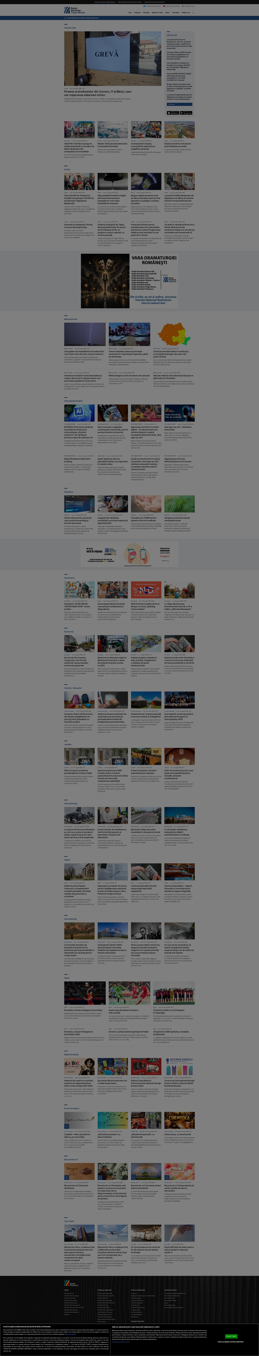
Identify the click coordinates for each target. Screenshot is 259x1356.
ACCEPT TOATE (231, 1336)
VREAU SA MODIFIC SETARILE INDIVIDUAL (231, 1341)
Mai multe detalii (70, 1334)
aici (70, 1344)
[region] (129, 1340)
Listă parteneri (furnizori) (121, 1342)
